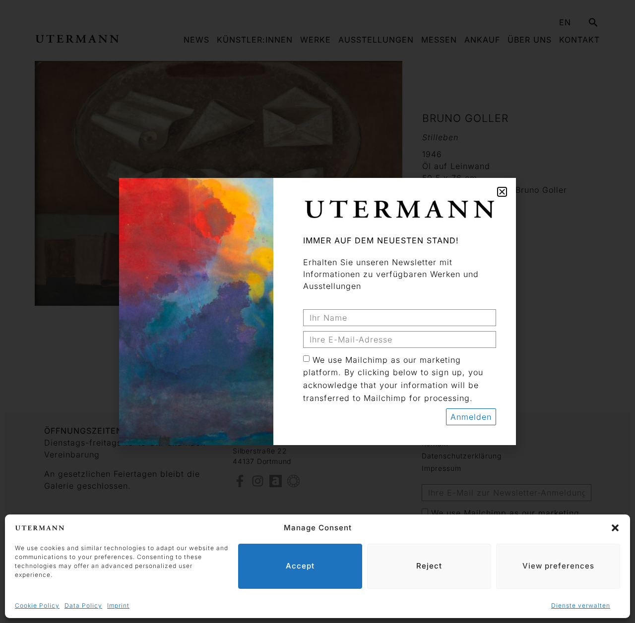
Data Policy (83, 605)
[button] (615, 528)
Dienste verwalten (580, 605)
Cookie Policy (37, 605)
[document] (317, 311)
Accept (300, 565)
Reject (429, 565)
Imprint (118, 605)
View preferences (558, 565)
